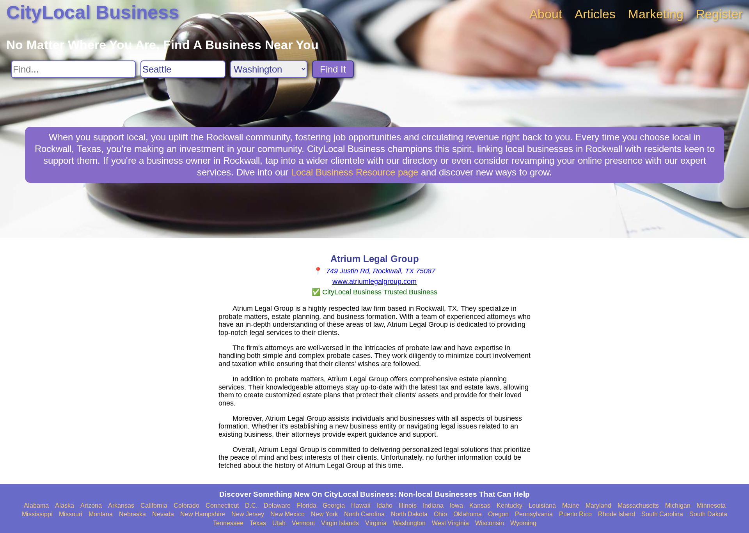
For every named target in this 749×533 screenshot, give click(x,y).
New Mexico (287, 514)
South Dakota (708, 514)
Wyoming (523, 523)
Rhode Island (616, 514)
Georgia (334, 505)
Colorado (186, 505)
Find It (333, 69)
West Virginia (450, 523)
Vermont (303, 523)
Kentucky (509, 505)
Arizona (91, 505)
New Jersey (247, 514)
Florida (306, 505)
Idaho (384, 505)
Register (719, 14)
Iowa (456, 505)
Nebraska (132, 514)
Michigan (677, 505)
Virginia (376, 523)
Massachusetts (638, 505)
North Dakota (409, 514)
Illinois (408, 505)
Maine (570, 505)
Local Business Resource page (354, 172)
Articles (595, 14)
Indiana (433, 505)
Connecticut (222, 505)
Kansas (479, 505)
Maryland (598, 505)
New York (324, 514)
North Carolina (364, 514)
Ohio (440, 514)
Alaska (64, 505)
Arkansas (121, 505)
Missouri (70, 514)
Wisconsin (489, 523)
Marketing (655, 14)
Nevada (163, 514)
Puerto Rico (575, 514)
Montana (101, 514)
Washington (409, 523)
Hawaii (361, 505)
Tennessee (228, 523)
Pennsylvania (534, 514)
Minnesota (711, 505)
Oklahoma (467, 514)
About (545, 14)
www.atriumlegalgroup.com (374, 281)
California (153, 505)
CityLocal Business (92, 12)
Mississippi (37, 514)
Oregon (498, 514)
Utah (279, 523)
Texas (258, 523)
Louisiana (542, 505)
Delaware (277, 505)
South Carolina (662, 514)
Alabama (36, 505)
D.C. (251, 505)
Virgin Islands (340, 523)
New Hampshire (202, 514)
